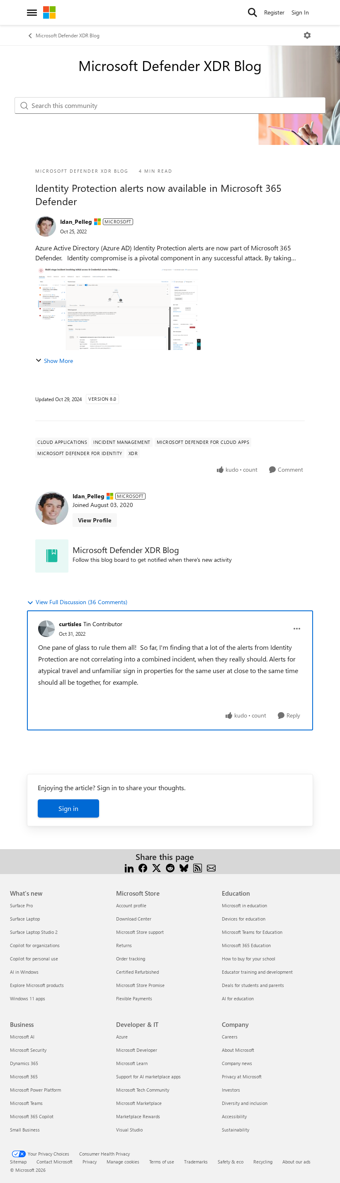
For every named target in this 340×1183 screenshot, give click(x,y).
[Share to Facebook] (142, 866)
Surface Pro (21, 905)
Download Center (133, 919)
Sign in (68, 808)
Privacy (90, 1162)
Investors (231, 1090)
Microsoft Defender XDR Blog (68, 35)
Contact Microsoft (54, 1162)
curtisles (70, 624)
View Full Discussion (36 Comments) (81, 602)
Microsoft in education (244, 905)
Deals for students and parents (253, 985)
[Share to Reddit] (170, 866)
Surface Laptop (25, 919)
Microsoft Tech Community (142, 1090)
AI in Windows (24, 972)
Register (274, 12)
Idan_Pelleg (76, 221)
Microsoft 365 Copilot (31, 1116)
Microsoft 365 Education (246, 945)
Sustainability (235, 1130)
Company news (237, 1063)
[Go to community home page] (49, 12)
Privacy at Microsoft (242, 1076)
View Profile (95, 520)
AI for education (238, 998)
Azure (122, 1037)
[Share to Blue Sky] (184, 866)
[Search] (252, 12)
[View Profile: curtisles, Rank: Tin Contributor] (46, 628)
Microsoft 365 (24, 1076)
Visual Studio (129, 1130)
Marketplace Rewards (138, 1116)
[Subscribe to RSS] (197, 866)
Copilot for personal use (34, 958)
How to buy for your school (248, 958)
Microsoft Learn (132, 1063)
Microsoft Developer (136, 1050)
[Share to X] (156, 866)
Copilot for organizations (35, 945)
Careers (230, 1037)
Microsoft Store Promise (140, 985)
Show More (58, 361)
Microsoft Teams (26, 1103)
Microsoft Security (28, 1050)
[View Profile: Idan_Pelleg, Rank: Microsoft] (45, 226)
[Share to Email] (211, 866)
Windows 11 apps (27, 998)
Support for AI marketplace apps (148, 1076)
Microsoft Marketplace (139, 1103)
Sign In (300, 12)
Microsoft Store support (140, 932)
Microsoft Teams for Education (252, 932)
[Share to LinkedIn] (129, 866)
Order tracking (130, 958)
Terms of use (161, 1162)
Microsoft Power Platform (35, 1090)
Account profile (131, 905)
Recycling (262, 1162)
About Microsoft (238, 1050)
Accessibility (234, 1116)
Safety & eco (230, 1162)
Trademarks (196, 1162)
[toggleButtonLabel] (307, 35)
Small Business (25, 1130)
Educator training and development (257, 972)
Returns (124, 945)
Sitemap (18, 1162)
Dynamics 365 (24, 1063)
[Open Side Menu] (32, 12)
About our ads (296, 1162)
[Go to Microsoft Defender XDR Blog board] (51, 556)
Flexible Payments (134, 998)
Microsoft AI (22, 1037)
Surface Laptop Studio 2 (34, 932)
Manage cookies (123, 1162)
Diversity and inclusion (244, 1103)
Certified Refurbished (137, 972)
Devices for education (243, 919)
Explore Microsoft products (37, 985)
